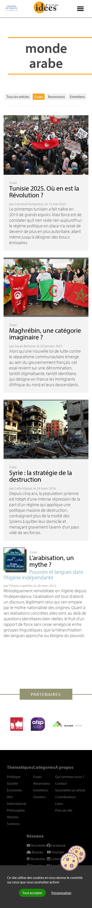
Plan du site (63, 810)
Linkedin (57, 859)
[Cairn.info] (67, 724)
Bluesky (37, 852)
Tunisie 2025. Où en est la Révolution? (44, 191)
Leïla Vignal (23, 488)
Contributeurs (65, 797)
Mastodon (38, 859)
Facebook (58, 845)
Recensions (56, 96)
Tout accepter (32, 893)
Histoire (12, 817)
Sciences (13, 823)
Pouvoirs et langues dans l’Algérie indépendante (43, 574)
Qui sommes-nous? (69, 776)
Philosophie (16, 810)
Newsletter (38, 845)
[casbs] (16, 724)
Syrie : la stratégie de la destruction (40, 476)
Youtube (57, 852)
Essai (13, 182)
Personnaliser (61, 893)
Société (12, 783)
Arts (10, 797)
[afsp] (38, 724)
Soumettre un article (70, 790)
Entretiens (77, 96)
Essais (38, 96)
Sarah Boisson (25, 346)
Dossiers (39, 797)
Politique (14, 776)
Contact (61, 783)
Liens (59, 803)
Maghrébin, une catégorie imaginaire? (45, 333)
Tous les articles (17, 96)
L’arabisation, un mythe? (51, 561)
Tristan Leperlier (20, 585)
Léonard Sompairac (29, 204)
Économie (14, 790)
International (16, 803)
